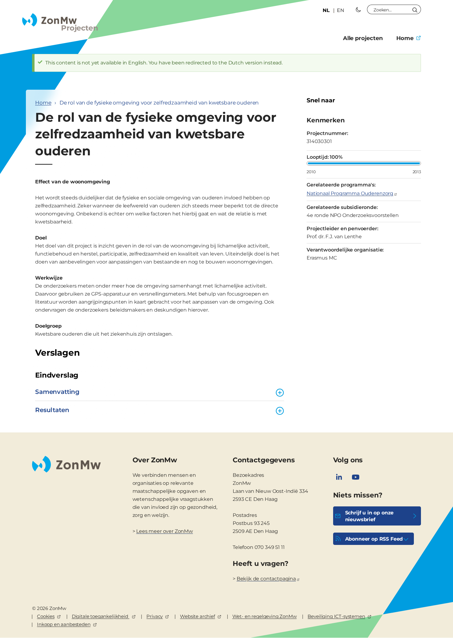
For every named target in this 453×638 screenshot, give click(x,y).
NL (326, 10)
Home (405, 38)
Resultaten (52, 410)
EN (340, 10)
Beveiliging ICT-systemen (336, 616)
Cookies (46, 616)
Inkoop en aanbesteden (64, 624)
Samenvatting (57, 391)
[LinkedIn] (339, 477)
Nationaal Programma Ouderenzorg (350, 193)
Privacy (154, 616)
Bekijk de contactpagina (266, 579)
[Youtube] (355, 477)
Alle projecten (363, 38)
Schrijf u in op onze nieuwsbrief (369, 516)
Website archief (197, 616)
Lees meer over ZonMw (164, 531)
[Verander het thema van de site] (358, 9)
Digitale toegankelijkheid (100, 616)
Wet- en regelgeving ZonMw (264, 616)
